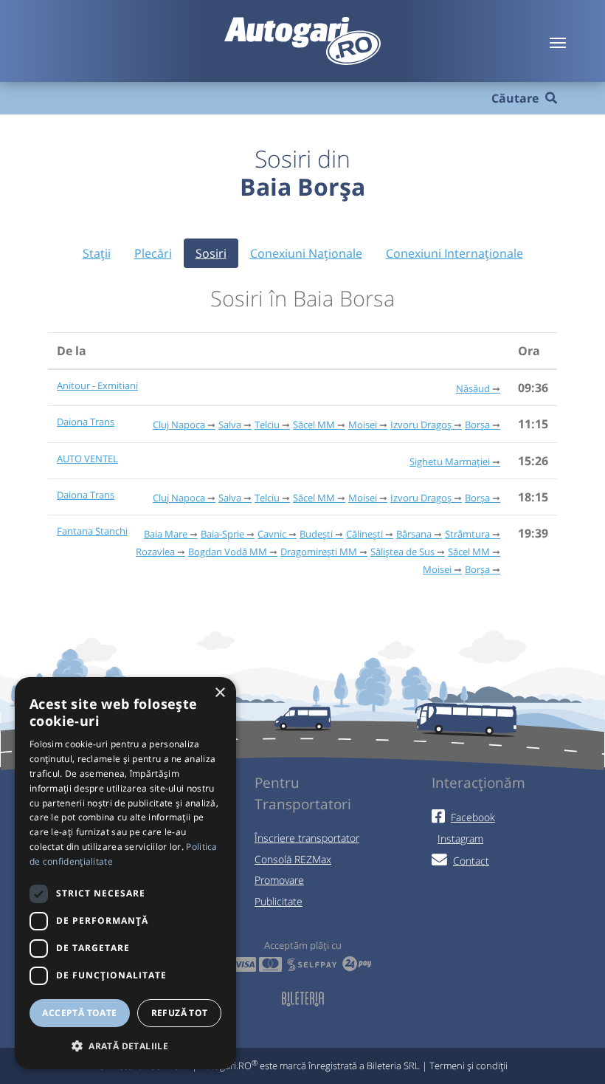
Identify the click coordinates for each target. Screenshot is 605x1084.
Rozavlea (155, 551)
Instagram (460, 838)
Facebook (473, 817)
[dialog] (125, 873)
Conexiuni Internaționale (454, 253)
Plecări (153, 253)
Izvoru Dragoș (421, 424)
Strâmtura (467, 534)
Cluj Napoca (179, 424)
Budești (316, 534)
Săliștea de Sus (402, 551)
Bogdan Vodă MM (227, 551)
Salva (229, 424)
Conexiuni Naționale (306, 253)
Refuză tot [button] (179, 1012)
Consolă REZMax (293, 859)
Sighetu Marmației (449, 461)
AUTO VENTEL (87, 458)
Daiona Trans (85, 421)
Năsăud (473, 388)
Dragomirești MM (318, 551)
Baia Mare (165, 534)
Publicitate (278, 901)
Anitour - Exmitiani (97, 385)
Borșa (477, 424)
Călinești (364, 534)
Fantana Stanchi (92, 531)
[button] (125, 1045)
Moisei (362, 424)
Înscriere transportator (307, 838)
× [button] (219, 693)
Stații (97, 253)
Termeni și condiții (468, 1065)
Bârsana (414, 534)
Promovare (279, 880)
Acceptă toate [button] (79, 1012)
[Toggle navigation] (558, 41)
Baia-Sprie (222, 534)
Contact (471, 861)
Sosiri (211, 253)
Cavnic (271, 534)
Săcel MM (314, 424)
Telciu (267, 424)
